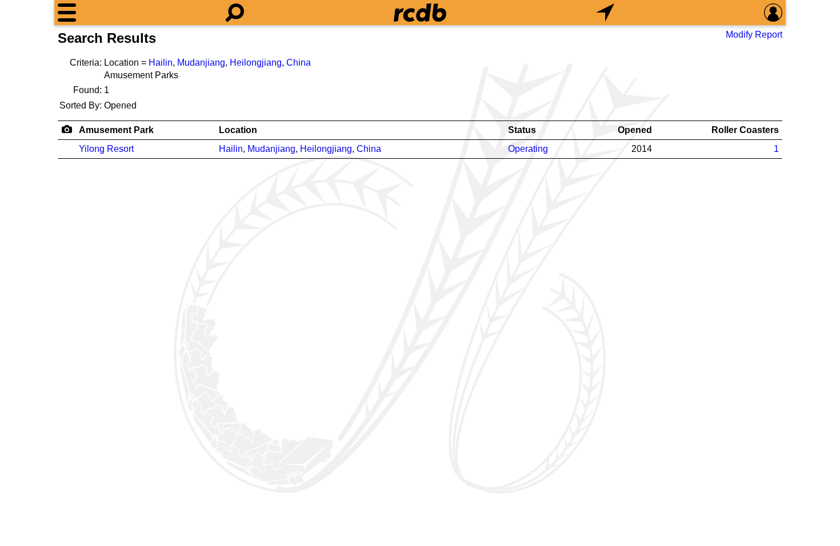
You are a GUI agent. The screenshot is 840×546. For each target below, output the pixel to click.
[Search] (235, 12)
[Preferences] (773, 12)
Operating (528, 149)
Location (238, 130)
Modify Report (754, 34)
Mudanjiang (201, 62)
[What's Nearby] (605, 12)
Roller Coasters (745, 130)
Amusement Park (116, 130)
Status (522, 130)
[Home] (420, 12)
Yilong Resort (106, 149)
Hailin (161, 62)
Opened (635, 130)
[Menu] (67, 12)
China (298, 62)
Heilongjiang (256, 62)
